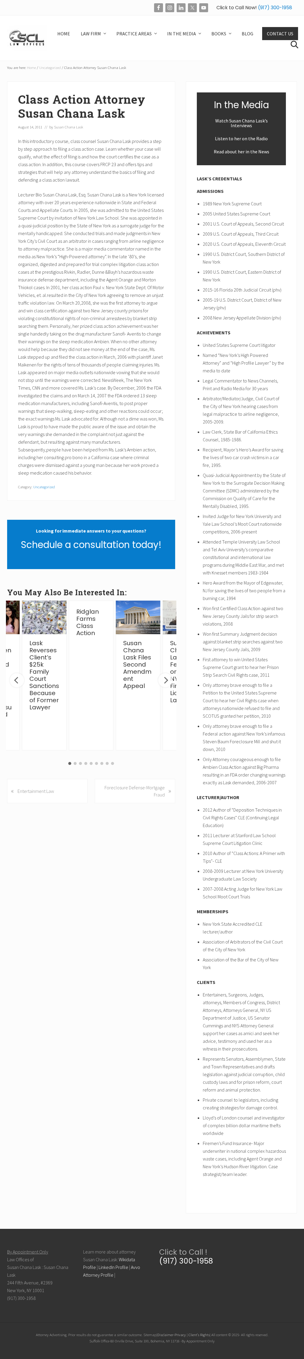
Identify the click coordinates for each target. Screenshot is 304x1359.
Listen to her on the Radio (241, 138)
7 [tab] (101, 763)
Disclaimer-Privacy (171, 1334)
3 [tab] (80, 763)
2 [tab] (75, 763)
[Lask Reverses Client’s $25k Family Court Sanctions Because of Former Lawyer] (44, 617)
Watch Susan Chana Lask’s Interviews (241, 123)
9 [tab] (112, 763)
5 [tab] (91, 763)
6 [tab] (96, 763)
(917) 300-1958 (274, 7)
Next (165, 680)
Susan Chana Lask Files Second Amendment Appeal (137, 664)
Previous (17, 680)
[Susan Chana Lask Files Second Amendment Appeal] (138, 617)
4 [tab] (85, 763)
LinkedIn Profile (113, 1267)
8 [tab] (107, 763)
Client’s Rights (199, 1334)
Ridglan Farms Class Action (87, 622)
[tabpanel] (91, 675)
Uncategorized (44, 486)
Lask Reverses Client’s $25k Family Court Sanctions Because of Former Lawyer (44, 675)
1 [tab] (69, 763)
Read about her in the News (241, 152)
